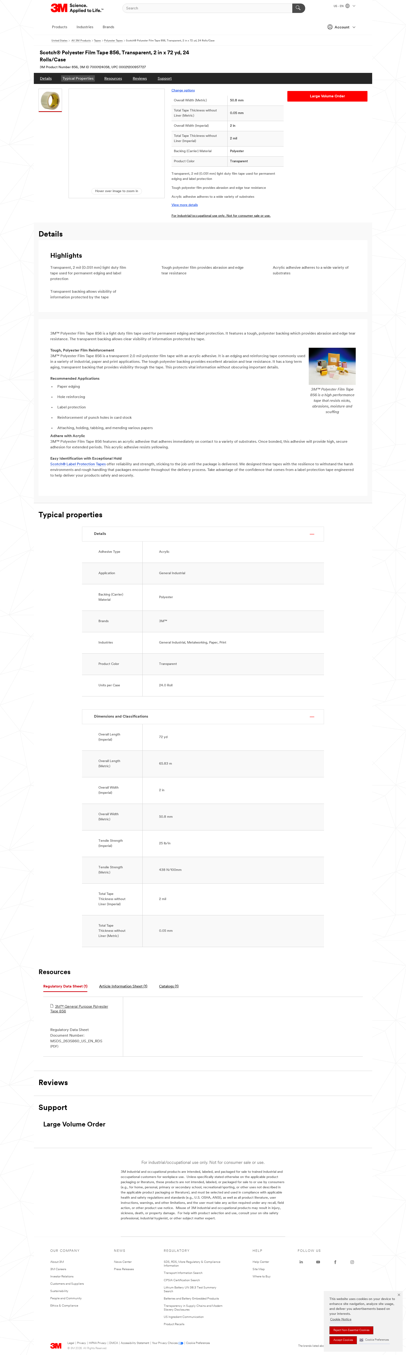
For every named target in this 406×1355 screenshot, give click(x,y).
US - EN (339, 6)
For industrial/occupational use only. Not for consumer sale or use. (221, 216)
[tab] (65, 986)
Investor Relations (62, 1276)
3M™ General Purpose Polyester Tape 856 (79, 1009)
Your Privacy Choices (165, 1343)
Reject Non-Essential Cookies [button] (351, 1330)
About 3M (57, 1262)
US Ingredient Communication (184, 1317)
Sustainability (59, 1291)
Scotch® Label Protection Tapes (78, 464)
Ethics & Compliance (64, 1305)
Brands (108, 27)
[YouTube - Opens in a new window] (318, 1262)
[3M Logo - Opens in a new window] (77, 8)
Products (59, 27)
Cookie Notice (340, 1319)
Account (342, 27)
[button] (374, 1340)
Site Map (259, 1269)
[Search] (298, 8)
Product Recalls (174, 1324)
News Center (123, 1262)
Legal (70, 1343)
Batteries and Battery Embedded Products (191, 1298)
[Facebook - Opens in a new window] (335, 1262)
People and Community (66, 1298)
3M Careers (58, 1269)
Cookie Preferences (198, 1343)
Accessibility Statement (135, 1343)
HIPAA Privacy (97, 1343)
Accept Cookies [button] (343, 1340)
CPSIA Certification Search (182, 1280)
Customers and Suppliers (67, 1283)
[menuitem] (46, 78)
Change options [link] (183, 90)
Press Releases (124, 1269)
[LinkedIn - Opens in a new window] (301, 1262)
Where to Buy (262, 1276)
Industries (85, 27)
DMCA (113, 1343)
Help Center (261, 1262)
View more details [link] (185, 205)
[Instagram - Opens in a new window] (352, 1262)
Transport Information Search (183, 1273)
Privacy (81, 1343)
